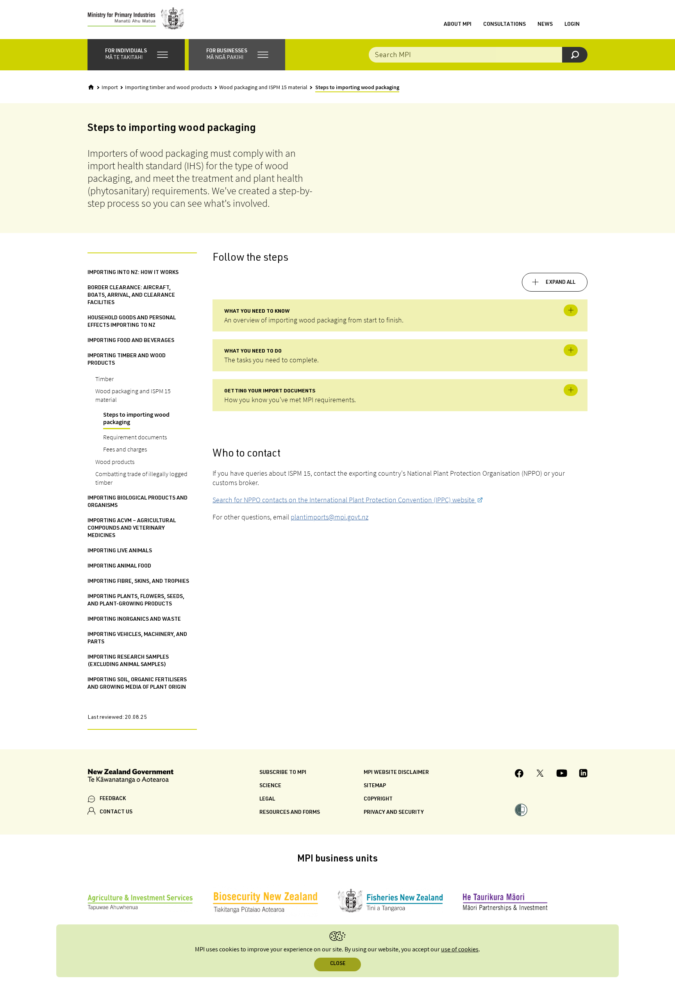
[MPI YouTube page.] (561, 774)
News (545, 24)
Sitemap (375, 786)
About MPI (457, 24)
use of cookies (460, 950)
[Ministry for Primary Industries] (136, 19)
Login (572, 24)
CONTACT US (116, 812)
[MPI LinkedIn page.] (583, 774)
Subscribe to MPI (282, 772)
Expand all (560, 282)
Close (337, 964)
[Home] (91, 87)
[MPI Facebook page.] (519, 774)
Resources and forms (289, 812)
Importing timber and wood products (168, 87)
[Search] (575, 55)
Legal (267, 799)
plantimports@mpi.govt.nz (329, 516)
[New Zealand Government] (130, 777)
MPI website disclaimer (396, 772)
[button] (136, 54)
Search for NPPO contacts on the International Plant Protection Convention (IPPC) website (344, 499)
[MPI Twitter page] (540, 774)
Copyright (378, 799)
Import (110, 87)
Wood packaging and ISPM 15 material (263, 87)
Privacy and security (394, 812)
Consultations (504, 24)
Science (270, 786)
